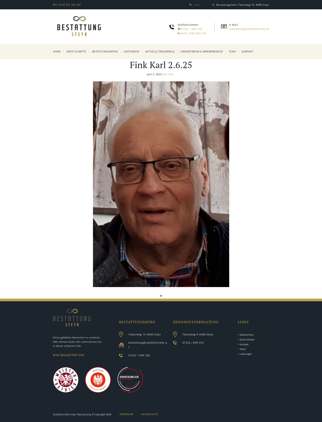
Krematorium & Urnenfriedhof (202, 52)
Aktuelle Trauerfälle (160, 52)
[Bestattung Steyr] (79, 27)
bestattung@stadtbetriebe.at (249, 29)
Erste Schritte (76, 52)
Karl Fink (167, 74)
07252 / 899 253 (193, 342)
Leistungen (131, 52)
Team (232, 52)
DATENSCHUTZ (149, 414)
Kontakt (247, 52)
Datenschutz (247, 334)
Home (57, 52)
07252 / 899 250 (191, 29)
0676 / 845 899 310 (193, 33)
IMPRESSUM (126, 414)
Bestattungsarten (105, 52)
